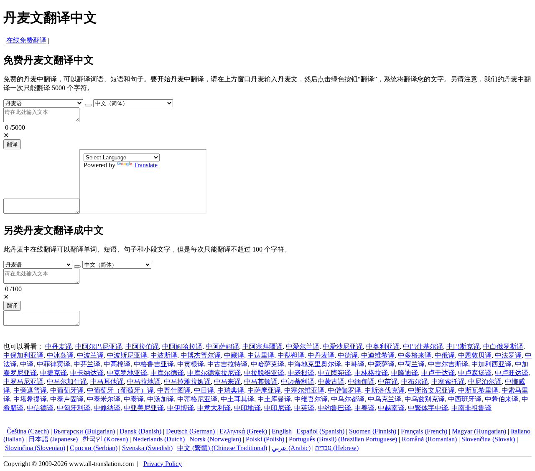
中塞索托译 (448, 381)
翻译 (12, 144)
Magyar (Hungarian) (479, 431)
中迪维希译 (378, 355)
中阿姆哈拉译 (182, 346)
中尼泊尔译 (485, 381)
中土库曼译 (274, 399)
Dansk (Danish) (140, 431)
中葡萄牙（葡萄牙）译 (120, 390)
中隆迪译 (404, 372)
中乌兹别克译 (425, 399)
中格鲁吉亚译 (154, 364)
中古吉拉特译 (227, 364)
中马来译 (227, 381)
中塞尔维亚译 (304, 390)
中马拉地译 (143, 381)
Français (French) (424, 431)
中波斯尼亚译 (127, 355)
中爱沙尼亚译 (343, 346)
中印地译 (247, 407)
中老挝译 (301, 372)
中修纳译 (107, 407)
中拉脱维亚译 (264, 372)
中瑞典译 (230, 390)
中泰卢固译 (67, 399)
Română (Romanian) (429, 439)
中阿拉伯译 (142, 346)
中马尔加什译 (67, 381)
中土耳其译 (237, 399)
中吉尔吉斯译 (448, 364)
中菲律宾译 (53, 364)
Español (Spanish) (320, 431)
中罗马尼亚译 (23, 381)
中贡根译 (190, 364)
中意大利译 (214, 407)
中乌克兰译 (384, 399)
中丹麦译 (58, 346)
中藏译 (234, 355)
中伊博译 (180, 407)
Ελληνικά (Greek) (243, 431)
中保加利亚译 (23, 355)
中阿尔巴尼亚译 (98, 346)
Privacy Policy (162, 463)
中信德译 (40, 407)
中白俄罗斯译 (503, 346)
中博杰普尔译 (201, 355)
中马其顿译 (261, 381)
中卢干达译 (438, 372)
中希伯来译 (501, 399)
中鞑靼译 (291, 355)
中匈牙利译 (73, 407)
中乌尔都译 (347, 399)
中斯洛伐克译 (384, 390)
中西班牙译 (465, 399)
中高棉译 (117, 364)
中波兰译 (90, 355)
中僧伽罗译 (344, 390)
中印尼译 (277, 407)
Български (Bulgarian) (84, 431)
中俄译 (445, 355)
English (282, 431)
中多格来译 (414, 355)
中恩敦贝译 (475, 355)
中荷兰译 (411, 364)
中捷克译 (53, 372)
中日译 (204, 390)
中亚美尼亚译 (144, 407)
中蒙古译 (331, 381)
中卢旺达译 (511, 372)
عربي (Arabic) (291, 447)
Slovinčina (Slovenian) (35, 447)
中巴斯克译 (463, 346)
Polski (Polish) (265, 439)
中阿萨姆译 (222, 346)
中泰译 (134, 399)
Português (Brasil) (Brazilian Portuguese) (343, 439)
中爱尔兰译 (302, 346)
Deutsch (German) (190, 431)
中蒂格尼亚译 (197, 399)
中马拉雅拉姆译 (187, 381)
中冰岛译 (60, 355)
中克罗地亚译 (127, 372)
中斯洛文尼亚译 (431, 390)
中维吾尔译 (311, 399)
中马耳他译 (107, 381)
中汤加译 (160, 399)
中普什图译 (174, 390)
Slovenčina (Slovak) (488, 439)
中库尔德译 (167, 372)
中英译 (304, 407)
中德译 (348, 355)
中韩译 (354, 364)
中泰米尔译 (103, 399)
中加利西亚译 (491, 364)
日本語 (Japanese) (53, 439)
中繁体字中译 (428, 407)
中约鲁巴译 (334, 407)
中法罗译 (508, 355)
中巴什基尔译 (423, 346)
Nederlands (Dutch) (158, 439)
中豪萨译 (381, 364)
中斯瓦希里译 (478, 390)
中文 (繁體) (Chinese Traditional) (222, 447)
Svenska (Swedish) (147, 447)
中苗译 (388, 381)
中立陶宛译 (334, 372)
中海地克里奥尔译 (314, 364)
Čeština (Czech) (28, 431)
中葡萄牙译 (67, 390)
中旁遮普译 (30, 390)
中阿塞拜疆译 (262, 346)
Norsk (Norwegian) (215, 439)
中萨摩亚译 (264, 390)
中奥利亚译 (383, 346)
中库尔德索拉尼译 (214, 372)
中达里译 (260, 355)
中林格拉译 (371, 372)
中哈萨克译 (267, 364)
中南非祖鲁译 (471, 407)
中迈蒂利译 (297, 381)
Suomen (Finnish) (372, 431)
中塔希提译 (30, 399)
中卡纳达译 (87, 372)
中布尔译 (414, 381)
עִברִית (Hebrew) (337, 447)
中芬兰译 (87, 364)
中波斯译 (163, 355)
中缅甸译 (361, 381)
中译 (26, 364)
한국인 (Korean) (105, 439)
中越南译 (391, 407)
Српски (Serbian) (93, 447)
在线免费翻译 (26, 40)
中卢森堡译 (475, 372)
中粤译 (364, 407)
